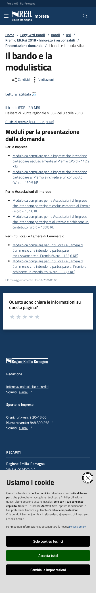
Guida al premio (29, 121)
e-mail (23, 392)
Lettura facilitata (18, 94)
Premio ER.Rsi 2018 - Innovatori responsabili (40, 40)
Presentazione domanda (23, 45)
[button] (85, 16)
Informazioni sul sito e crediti (27, 386)
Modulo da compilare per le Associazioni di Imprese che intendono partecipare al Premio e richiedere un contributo (51, 222)
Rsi (68, 34)
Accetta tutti (48, 555)
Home (9, 34)
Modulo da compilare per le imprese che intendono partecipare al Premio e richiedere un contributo (50, 177)
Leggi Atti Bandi (32, 34)
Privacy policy (77, 526)
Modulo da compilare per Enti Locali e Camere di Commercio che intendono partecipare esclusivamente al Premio (48, 250)
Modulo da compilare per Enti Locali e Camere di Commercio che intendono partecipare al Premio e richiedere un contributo (49, 266)
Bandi (55, 34)
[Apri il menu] (6, 16)
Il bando (22, 107)
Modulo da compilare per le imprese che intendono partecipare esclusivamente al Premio (51, 161)
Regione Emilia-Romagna (21, 4)
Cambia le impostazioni (48, 569)
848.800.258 (39, 422)
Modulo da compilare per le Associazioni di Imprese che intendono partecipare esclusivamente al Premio (51, 206)
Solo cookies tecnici (48, 541)
